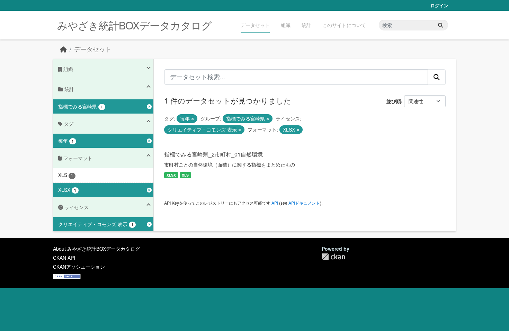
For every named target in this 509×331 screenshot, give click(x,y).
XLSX (171, 175)
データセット (255, 24)
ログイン (439, 5)
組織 (286, 24)
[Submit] (440, 25)
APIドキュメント (304, 203)
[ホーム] (63, 49)
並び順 (393, 101)
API (274, 203)
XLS (185, 175)
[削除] (192, 119)
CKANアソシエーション (79, 266)
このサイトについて (344, 24)
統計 (306, 24)
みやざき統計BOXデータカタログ (134, 25)
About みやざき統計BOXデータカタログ (96, 248)
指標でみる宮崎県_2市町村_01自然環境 (213, 154)
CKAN (333, 256)
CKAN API (64, 257)
